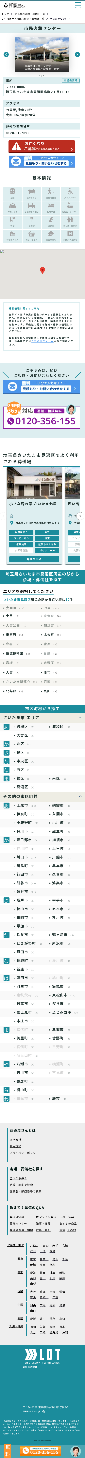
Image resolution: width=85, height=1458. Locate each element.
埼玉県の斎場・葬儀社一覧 (30, 14)
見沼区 (26, 787)
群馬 (42, 1265)
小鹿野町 (28, 822)
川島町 (26, 866)
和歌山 (44, 1297)
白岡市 (26, 917)
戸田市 (26, 952)
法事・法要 (43, 1223)
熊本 (62, 1327)
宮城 (65, 1246)
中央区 (26, 761)
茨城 (33, 1265)
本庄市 (26, 1021)
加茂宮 (53, 625)
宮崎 (42, 1332)
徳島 (52, 1319)
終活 (62, 1230)
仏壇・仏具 (67, 1217)
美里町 (26, 1038)
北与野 (15, 691)
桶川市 (26, 831)
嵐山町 (26, 1090)
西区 (24, 770)
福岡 (33, 1327)
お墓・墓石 (43, 1230)
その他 (71, 1230)
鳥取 (62, 1305)
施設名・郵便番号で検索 (26, 1191)
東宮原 (15, 635)
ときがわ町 (30, 943)
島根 (52, 1305)
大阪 (33, 1292)
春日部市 (29, 840)
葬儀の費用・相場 (21, 1230)
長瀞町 (26, 960)
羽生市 (26, 986)
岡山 (33, 1305)
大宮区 (26, 735)
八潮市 (26, 1064)
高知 (62, 1319)
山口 (33, 1311)
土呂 (13, 616)
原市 (51, 672)
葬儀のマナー (18, 1223)
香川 (42, 1319)
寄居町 (26, 1081)
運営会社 (15, 1140)
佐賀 (42, 1327)
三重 (55, 1297)
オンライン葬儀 (46, 1217)
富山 (42, 1278)
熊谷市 (27, 883)
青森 (45, 1246)
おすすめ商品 (68, 1223)
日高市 (26, 1003)
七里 (52, 608)
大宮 (13, 672)
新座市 (26, 969)
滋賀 (62, 1292)
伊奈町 (26, 814)
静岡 (42, 1273)
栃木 (52, 1265)
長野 (33, 1278)
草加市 (26, 926)
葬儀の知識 (17, 1217)
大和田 (16, 608)
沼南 (51, 682)
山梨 (33, 1284)
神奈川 (44, 1259)
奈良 (33, 1297)
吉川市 (26, 1072)
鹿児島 (54, 1332)
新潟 (62, 1273)
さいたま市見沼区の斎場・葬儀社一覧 (23, 18)
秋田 (33, 1251)
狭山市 (26, 909)
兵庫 (42, 1292)
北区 (24, 744)
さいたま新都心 (22, 682)
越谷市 (27, 891)
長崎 (52, 1327)
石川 (52, 1278)
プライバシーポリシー (24, 1153)
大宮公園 (17, 625)
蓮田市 (26, 978)
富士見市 (28, 1012)
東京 (33, 1259)
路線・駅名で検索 (21, 1185)
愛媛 (33, 1319)
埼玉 (55, 1259)
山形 (42, 1251)
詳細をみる (34, 559)
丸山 (51, 691)
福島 (52, 1251)
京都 (52, 1292)
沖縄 (65, 1332)
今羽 (13, 644)
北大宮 (53, 635)
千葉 (65, 1259)
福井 (62, 1278)
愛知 (33, 1273)
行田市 (26, 874)
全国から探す (18, 1178)
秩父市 (26, 934)
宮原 (51, 644)
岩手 (55, 1246)
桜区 (24, 752)
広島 (42, 1305)
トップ (5, 14)
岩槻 (13, 663)
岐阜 (52, 1273)
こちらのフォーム (42, 341)
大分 (33, 1332)
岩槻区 (26, 726)
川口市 (27, 857)
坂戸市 (26, 900)
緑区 (24, 778)
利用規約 (15, 1146)
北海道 (34, 1246)
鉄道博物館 (18, 654)
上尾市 (27, 805)
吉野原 (53, 663)
